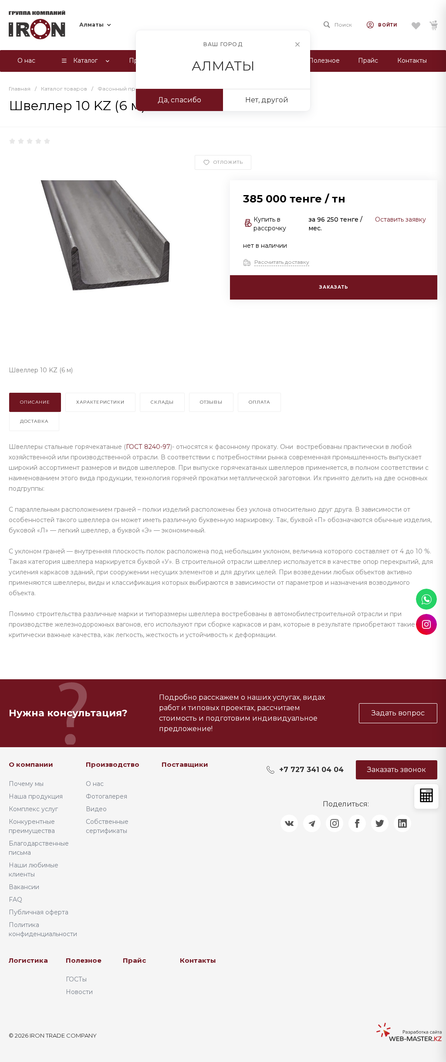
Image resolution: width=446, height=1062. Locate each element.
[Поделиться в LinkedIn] (402, 823)
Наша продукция (36, 796)
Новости (79, 992)
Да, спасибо (179, 100)
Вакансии (24, 887)
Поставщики (185, 764)
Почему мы (26, 784)
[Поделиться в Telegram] (312, 823)
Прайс (134, 960)
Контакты (198, 960)
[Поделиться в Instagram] (334, 823)
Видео (96, 809)
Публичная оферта (38, 912)
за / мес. (335, 224)
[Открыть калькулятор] (426, 796)
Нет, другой (266, 100)
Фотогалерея (106, 796)
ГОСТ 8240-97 (148, 447)
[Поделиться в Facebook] (357, 823)
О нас (95, 784)
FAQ (15, 900)
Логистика (28, 960)
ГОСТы (76, 979)
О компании (31, 764)
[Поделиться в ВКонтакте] (289, 823)
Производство (112, 764)
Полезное (83, 960)
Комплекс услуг (33, 809)
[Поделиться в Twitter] (380, 823)
